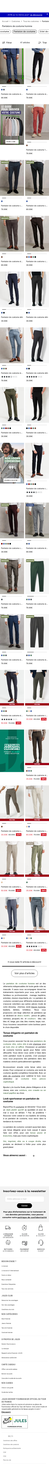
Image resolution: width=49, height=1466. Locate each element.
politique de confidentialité (32, 1217)
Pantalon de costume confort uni (15, 432)
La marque (5, 1348)
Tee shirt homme (7, 1328)
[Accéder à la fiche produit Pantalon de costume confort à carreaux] (12, 576)
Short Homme (6, 1319)
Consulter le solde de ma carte (11, 1378)
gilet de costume (11, 1076)
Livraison (5, 1266)
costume (20, 1107)
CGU (4, 1456)
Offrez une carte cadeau (9, 1369)
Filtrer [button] (9, 43)
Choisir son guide (7, 1387)
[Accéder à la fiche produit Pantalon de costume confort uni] (12, 405)
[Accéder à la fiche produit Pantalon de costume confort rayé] (12, 178)
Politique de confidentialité (12, 1448)
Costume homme (7, 1332)
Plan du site (7, 1460)
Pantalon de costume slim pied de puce (18, 261)
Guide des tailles (7, 1392)
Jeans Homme (6, 1323)
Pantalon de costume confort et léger (17, 831)
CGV (4, 1452)
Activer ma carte (7, 1374)
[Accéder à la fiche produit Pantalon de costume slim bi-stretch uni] (12, 632)
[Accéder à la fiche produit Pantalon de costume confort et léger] (12, 803)
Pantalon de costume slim (12, 317)
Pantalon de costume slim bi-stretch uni (18, 660)
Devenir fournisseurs (9, 1344)
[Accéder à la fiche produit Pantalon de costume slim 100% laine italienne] (12, 66)
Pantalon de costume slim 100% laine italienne (20, 94)
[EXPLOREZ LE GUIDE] (12, 124)
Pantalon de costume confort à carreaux (18, 604)
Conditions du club (8, 1309)
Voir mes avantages (8, 1305)
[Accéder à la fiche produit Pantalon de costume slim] (12, 289)
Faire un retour (6, 1275)
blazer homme (38, 1007)
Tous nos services (7, 1289)
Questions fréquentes (9, 1284)
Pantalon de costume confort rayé (15, 206)
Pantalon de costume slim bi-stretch (16, 373)
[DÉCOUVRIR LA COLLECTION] (12, 463)
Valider (24, 1205)
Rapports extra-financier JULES (12, 1353)
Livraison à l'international (10, 1270)
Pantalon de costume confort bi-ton (16, 942)
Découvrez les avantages (10, 1300)
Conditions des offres (10, 1440)
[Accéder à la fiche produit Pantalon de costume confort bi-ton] (12, 915)
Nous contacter (6, 1279)
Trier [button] (44, 43)
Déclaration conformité (9, 1357)
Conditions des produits (11, 1444)
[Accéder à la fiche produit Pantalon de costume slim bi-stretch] (12, 345)
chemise (37, 1044)
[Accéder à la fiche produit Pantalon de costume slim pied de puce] (12, 234)
